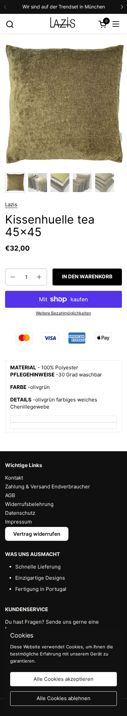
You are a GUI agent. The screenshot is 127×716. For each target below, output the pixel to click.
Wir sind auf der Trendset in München (63, 6)
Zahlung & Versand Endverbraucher (47, 486)
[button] (9, 24)
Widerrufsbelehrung (29, 504)
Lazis (11, 204)
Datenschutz (20, 513)
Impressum (18, 521)
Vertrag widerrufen (36, 534)
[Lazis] (62, 24)
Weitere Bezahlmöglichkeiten (63, 313)
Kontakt (14, 478)
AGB (10, 495)
